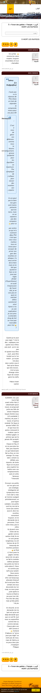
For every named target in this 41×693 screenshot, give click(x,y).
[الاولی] (16, 44)
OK (36, 690)
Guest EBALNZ (35, 404)
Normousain (34, 60)
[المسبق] (11, 44)
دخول (10, 9)
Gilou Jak (35, 83)
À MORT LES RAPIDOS (23, 25)
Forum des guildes (18, 24)
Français (29, 24)
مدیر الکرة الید (17, 685)
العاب (38, 8)
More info (17, 691)
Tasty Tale (5, 685)
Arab (1, 2)
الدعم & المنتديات (33, 13)
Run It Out (19, 687)
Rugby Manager (8, 682)
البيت (36, 24)
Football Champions (15, 683)
